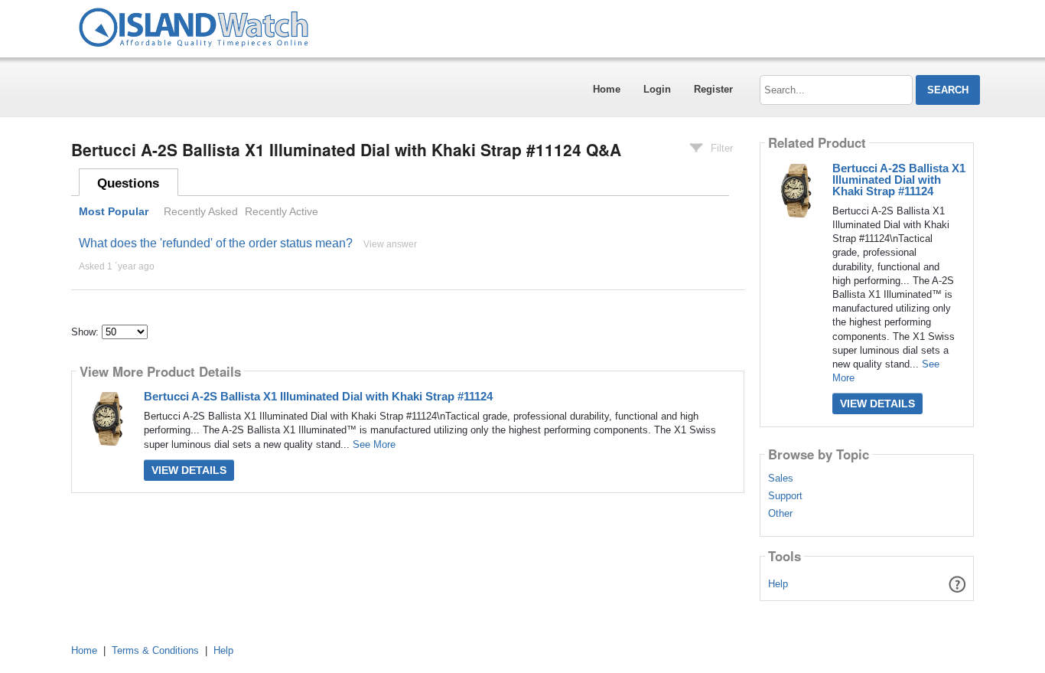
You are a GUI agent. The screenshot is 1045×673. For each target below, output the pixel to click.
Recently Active (281, 211)
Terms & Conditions (155, 650)
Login (657, 89)
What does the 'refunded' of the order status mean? (216, 243)
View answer (390, 244)
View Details (188, 470)
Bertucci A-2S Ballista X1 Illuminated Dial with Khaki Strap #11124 (318, 396)
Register (713, 89)
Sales (780, 478)
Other (780, 513)
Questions (128, 183)
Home (606, 89)
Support (785, 496)
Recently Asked (201, 211)
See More (374, 444)
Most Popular (113, 211)
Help (778, 584)
